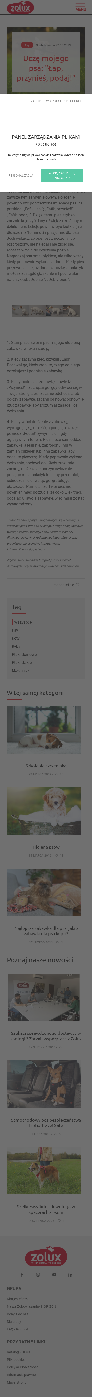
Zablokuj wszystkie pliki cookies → (58, 101)
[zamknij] (46, 698)
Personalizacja (21, 175)
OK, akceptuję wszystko (64, 175)
